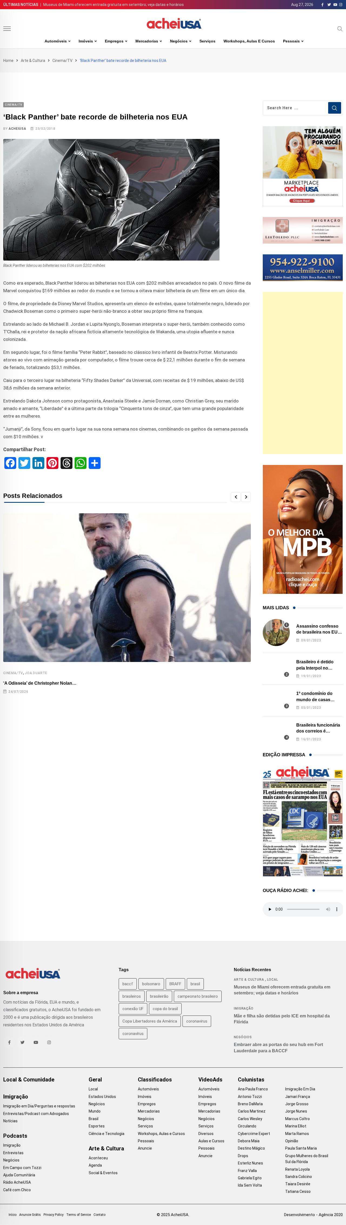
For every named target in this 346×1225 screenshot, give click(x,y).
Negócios (179, 41)
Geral (95, 1079)
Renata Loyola (297, 1169)
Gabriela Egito (250, 1178)
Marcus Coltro (297, 1119)
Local (272, 979)
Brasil (93, 1119)
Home (8, 60)
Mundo (95, 1111)
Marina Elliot (295, 1126)
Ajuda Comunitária (19, 1175)
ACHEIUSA (17, 129)
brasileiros (131, 996)
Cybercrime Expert (254, 1133)
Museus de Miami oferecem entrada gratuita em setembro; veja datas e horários (113, 4)
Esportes (97, 1126)
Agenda (95, 1165)
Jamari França (297, 1096)
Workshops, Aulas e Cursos (249, 41)
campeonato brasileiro (198, 996)
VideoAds (210, 1079)
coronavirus (196, 1021)
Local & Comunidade (28, 1079)
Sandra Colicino (298, 1176)
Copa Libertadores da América (149, 1021)
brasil (195, 983)
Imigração (243, 1008)
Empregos (114, 41)
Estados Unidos (102, 1096)
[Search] (340, 28)
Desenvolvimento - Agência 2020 (313, 1214)
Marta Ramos (297, 1133)
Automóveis (56, 41)
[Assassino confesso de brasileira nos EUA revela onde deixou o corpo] (276, 632)
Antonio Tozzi (250, 1096)
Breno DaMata (250, 1104)
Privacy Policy (54, 1215)
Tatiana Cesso (298, 1191)
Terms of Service (78, 1215)
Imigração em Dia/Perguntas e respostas (39, 1106)
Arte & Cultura (33, 60)
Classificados (155, 1079)
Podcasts (15, 1136)
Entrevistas (13, 1153)
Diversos (206, 1133)
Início (12, 1215)
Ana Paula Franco (253, 1089)
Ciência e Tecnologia (106, 1133)
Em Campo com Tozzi (22, 1168)
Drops (243, 1156)
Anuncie (145, 1148)
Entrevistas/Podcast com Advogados (36, 1113)
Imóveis (86, 41)
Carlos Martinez (251, 1111)
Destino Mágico (251, 1148)
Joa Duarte (36, 673)
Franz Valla (247, 1171)
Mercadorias (146, 41)
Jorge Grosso (296, 1104)
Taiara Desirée (297, 1184)
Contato (99, 1215)
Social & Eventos (103, 1173)
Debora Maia (249, 1141)
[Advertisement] (303, 373)
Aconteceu (98, 1158)
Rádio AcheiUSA (17, 1182)
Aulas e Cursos (211, 1141)
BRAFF (175, 983)
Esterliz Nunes (250, 1163)
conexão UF (133, 1008)
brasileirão (159, 996)
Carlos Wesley (250, 1119)
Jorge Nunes (296, 1111)
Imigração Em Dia (300, 1089)
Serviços (207, 41)
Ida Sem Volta (250, 1185)
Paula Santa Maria (301, 1148)
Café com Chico (17, 1190)
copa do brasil (165, 1008)
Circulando (247, 1126)
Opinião (291, 1141)
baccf (127, 983)
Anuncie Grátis (30, 1215)
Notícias (10, 1121)
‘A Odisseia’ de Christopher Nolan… (39, 683)
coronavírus (133, 1033)
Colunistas (251, 1079)
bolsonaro (151, 983)
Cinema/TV (62, 60)
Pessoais (291, 41)
